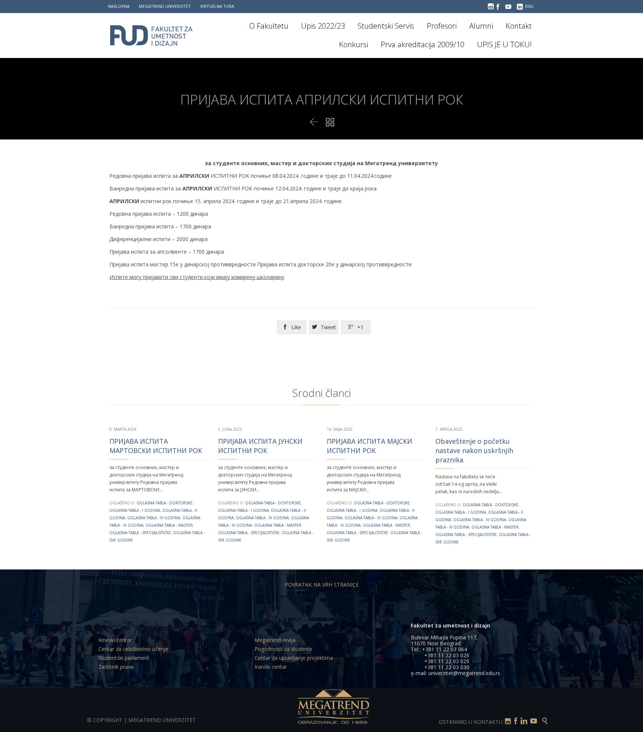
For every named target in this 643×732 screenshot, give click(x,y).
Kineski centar (115, 639)
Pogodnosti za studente (283, 648)
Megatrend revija (275, 639)
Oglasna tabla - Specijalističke (140, 532)
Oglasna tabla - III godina (153, 517)
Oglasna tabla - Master (169, 525)
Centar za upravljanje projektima (294, 657)
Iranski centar (271, 666)
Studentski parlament (123, 657)
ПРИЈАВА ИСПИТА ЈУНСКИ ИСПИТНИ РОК (260, 446)
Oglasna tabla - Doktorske (164, 502)
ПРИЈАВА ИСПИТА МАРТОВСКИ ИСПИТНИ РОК (155, 446)
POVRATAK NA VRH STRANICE (322, 584)
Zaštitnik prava (116, 666)
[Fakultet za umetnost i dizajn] (155, 35)
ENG (529, 6)
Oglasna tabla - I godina (134, 510)
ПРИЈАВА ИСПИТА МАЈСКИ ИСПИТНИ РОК (369, 446)
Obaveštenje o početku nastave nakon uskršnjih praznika (474, 450)
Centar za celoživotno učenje (133, 648)
